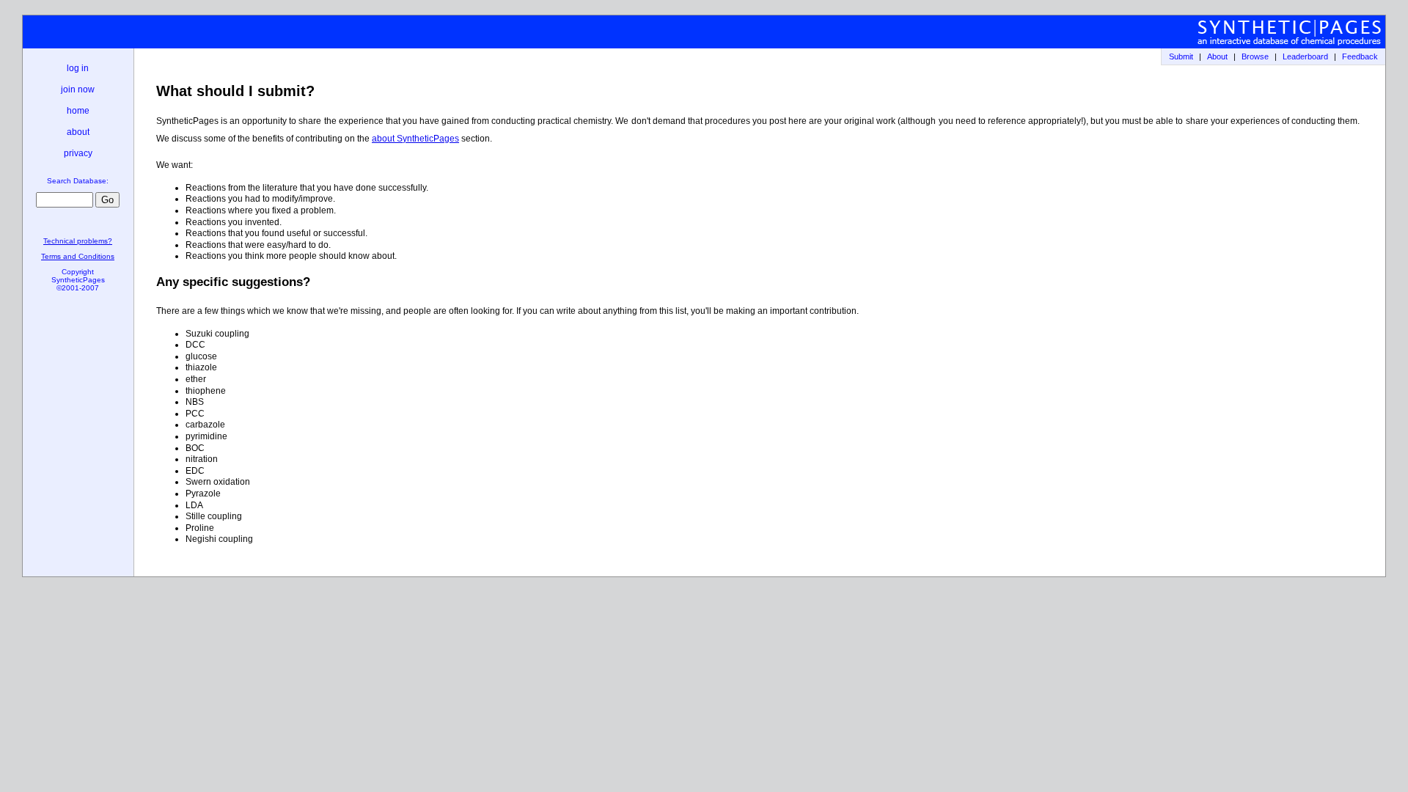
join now (78, 89)
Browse (1255, 56)
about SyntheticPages (415, 138)
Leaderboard (1305, 56)
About (1217, 56)
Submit (1181, 56)
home (78, 111)
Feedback (1360, 56)
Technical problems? (77, 241)
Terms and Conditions (77, 256)
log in (78, 68)
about (78, 132)
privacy (78, 153)
